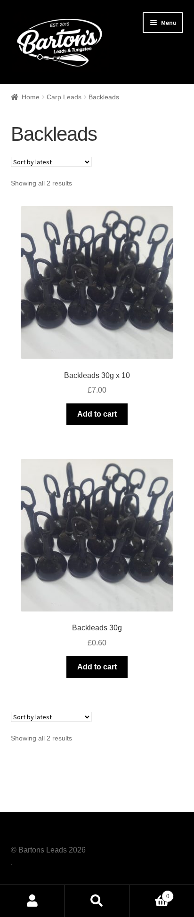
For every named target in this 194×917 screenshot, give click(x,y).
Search (97, 901)
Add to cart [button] (97, 414)
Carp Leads (64, 97)
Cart (149, 893)
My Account (32, 901)
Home (31, 97)
